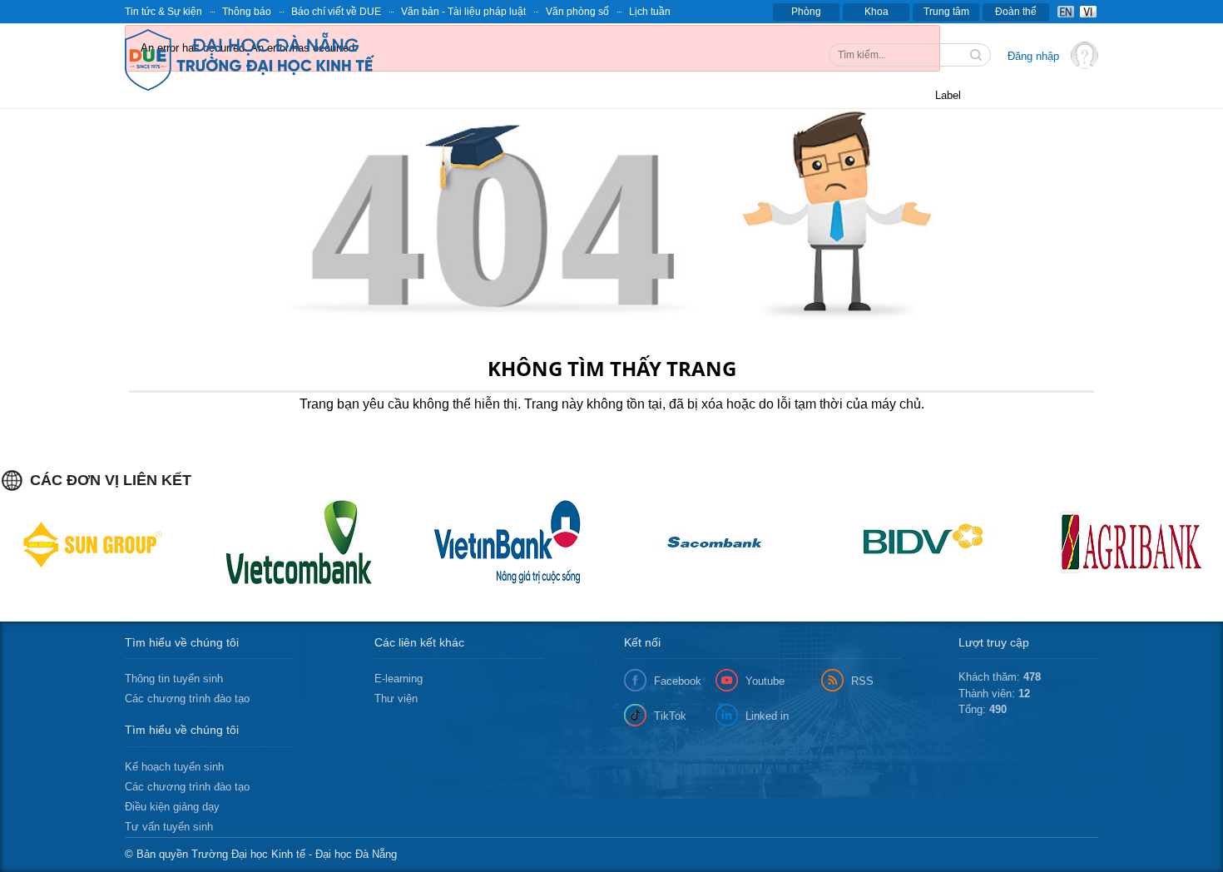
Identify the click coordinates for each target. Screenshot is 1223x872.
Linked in (767, 716)
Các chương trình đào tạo (187, 698)
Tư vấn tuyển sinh (169, 826)
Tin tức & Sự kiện (163, 11)
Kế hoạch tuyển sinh (174, 767)
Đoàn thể (1016, 11)
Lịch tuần (650, 11)
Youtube (765, 681)
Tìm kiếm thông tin (977, 56)
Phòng (806, 11)
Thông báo (246, 11)
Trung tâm (946, 11)
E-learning (398, 678)
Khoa (876, 11)
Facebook (677, 681)
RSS (862, 681)
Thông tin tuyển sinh (174, 678)
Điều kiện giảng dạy (172, 806)
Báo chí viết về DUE (336, 11)
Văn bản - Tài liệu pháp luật (463, 11)
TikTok (670, 716)
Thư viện (396, 698)
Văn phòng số (577, 11)
